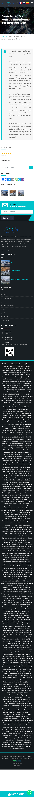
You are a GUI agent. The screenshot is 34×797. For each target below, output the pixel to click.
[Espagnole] (27, 3)
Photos (5, 302)
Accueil (4, 36)
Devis (4, 309)
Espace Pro (17, 766)
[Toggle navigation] (32, 3)
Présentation (7, 298)
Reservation (6, 320)
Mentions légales (17, 763)
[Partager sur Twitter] (3, 250)
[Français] (20, 3)
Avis (4, 313)
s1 (11, 263)
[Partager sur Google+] (9, 250)
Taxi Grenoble (15, 270)
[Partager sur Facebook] (6, 250)
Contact (5, 317)
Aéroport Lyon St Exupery (19, 279)
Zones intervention (8, 306)
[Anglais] (24, 3)
